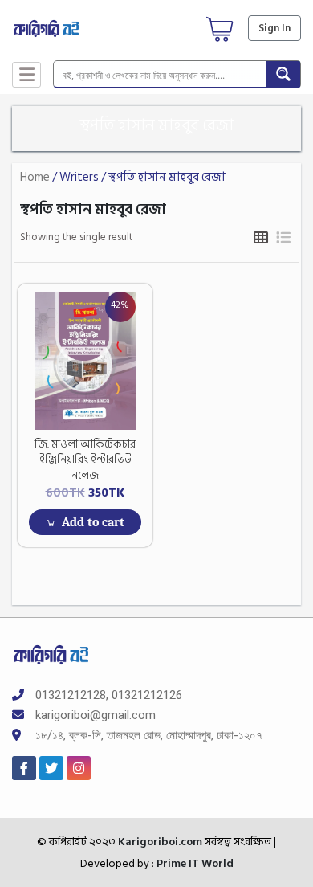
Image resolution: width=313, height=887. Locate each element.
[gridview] (260, 238)
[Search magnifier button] (283, 74)
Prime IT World (195, 863)
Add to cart (93, 522)
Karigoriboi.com (159, 841)
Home (35, 177)
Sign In (274, 28)
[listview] (283, 238)
